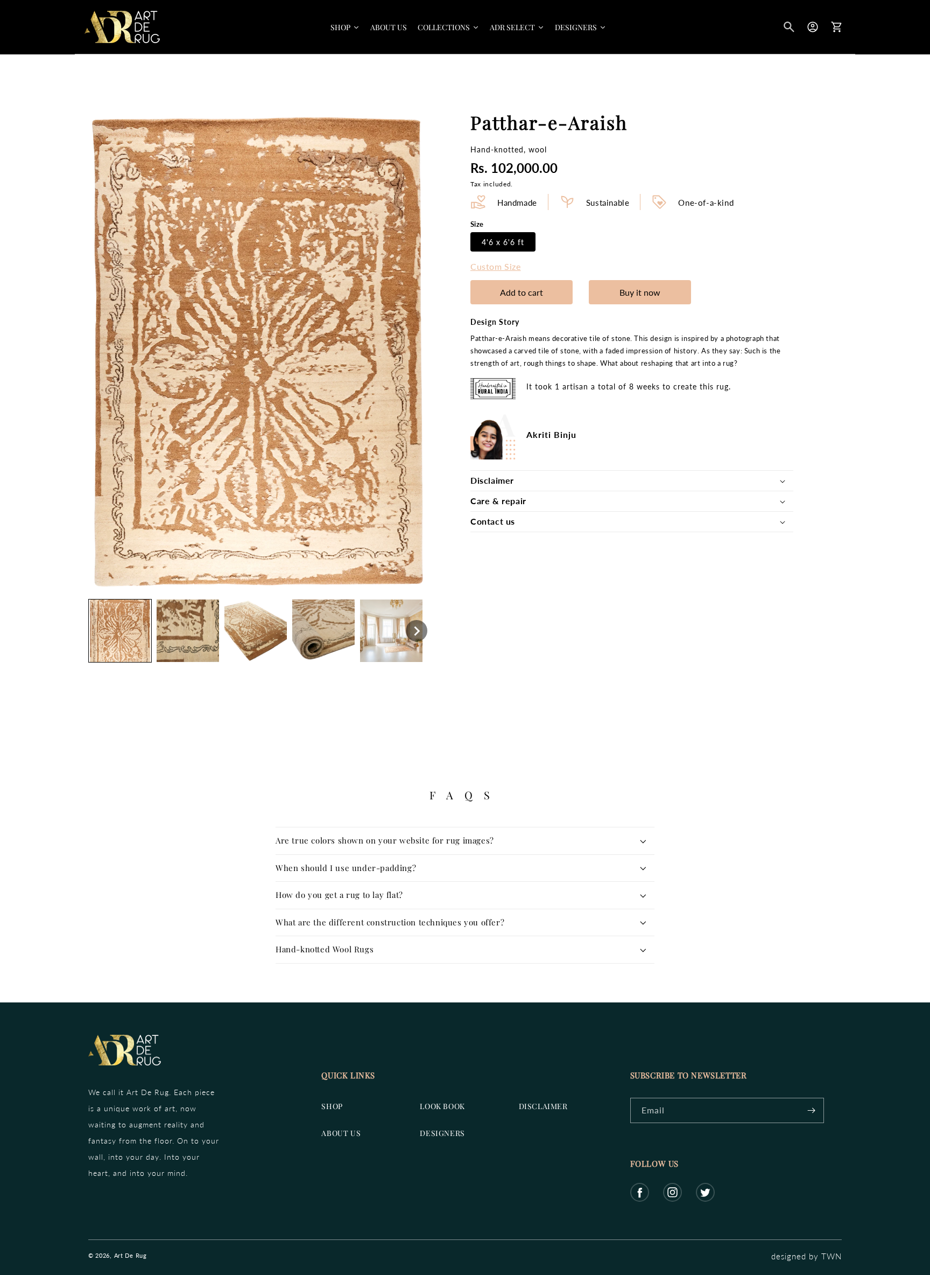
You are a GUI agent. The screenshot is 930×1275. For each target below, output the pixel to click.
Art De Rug (130, 1255)
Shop (331, 1106)
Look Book (442, 1106)
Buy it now (639, 292)
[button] (789, 27)
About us (341, 1133)
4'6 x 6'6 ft (503, 241)
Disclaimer (543, 1106)
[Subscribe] (811, 1110)
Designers (442, 1133)
